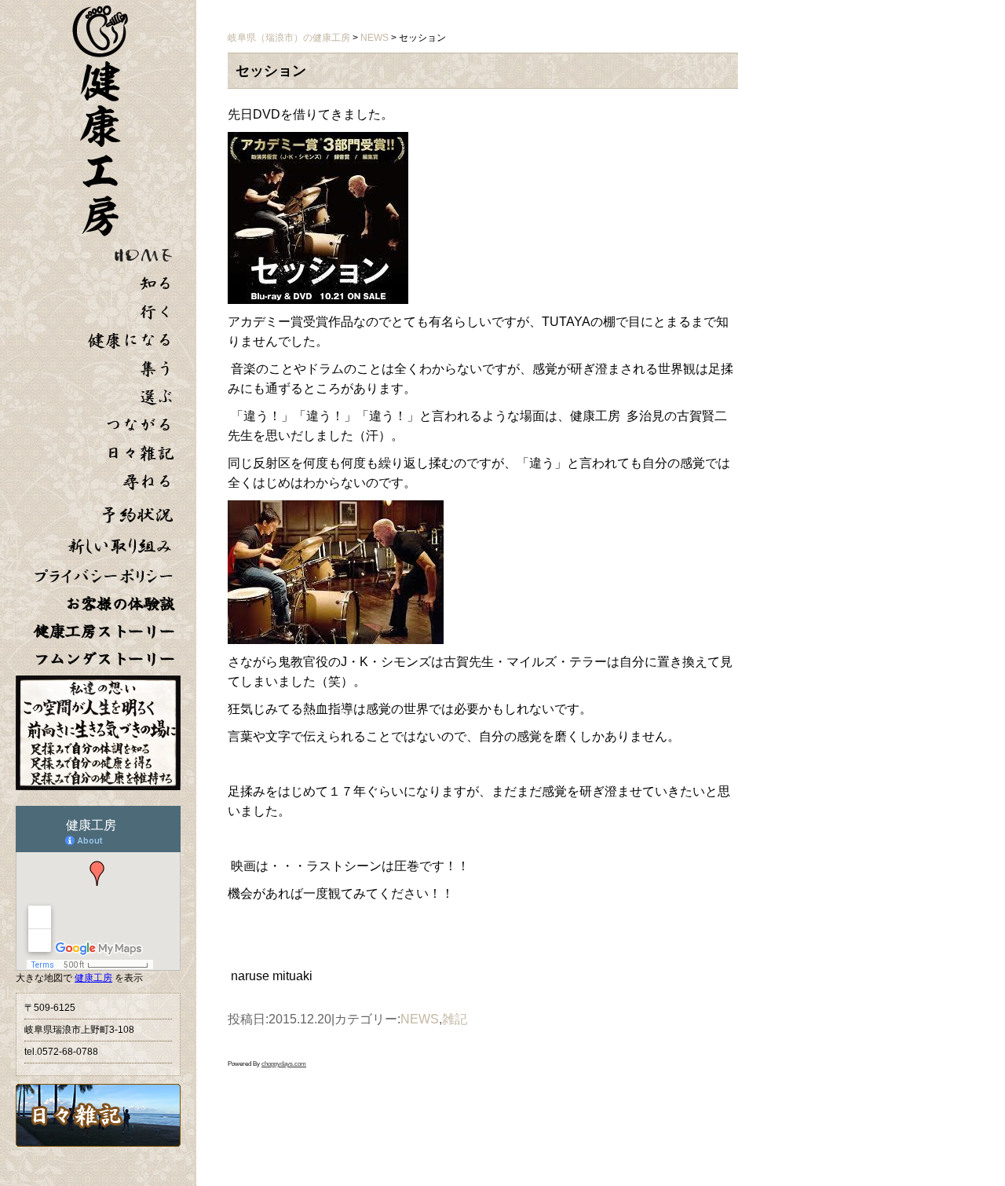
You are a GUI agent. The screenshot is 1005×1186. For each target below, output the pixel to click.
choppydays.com (283, 1063)
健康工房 (93, 977)
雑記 (454, 1019)
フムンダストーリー (104, 658)
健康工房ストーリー (104, 631)
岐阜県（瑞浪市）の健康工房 (289, 37)
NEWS (419, 1019)
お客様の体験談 (120, 603)
